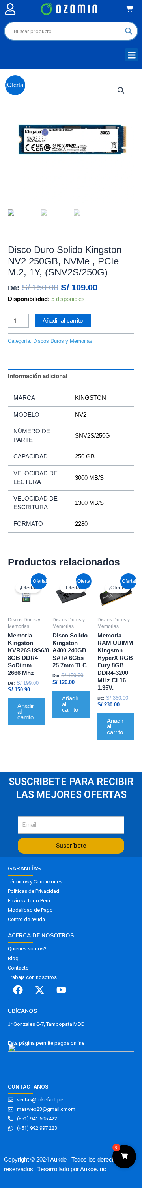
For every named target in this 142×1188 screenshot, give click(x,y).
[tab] (71, 376)
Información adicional (37, 376)
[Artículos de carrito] (131, 9)
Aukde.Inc (93, 1169)
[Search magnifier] (128, 31)
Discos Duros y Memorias (42, 236)
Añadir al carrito (63, 321)
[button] (10, 9)
